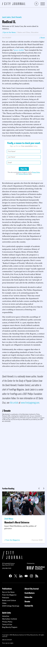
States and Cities (23, 32)
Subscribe (28, 597)
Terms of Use (7, 624)
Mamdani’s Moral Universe (16, 522)
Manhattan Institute (9, 619)
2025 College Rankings (10, 606)
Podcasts (5, 598)
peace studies (19, 50)
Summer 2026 (37, 540)
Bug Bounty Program (9, 627)
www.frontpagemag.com (30, 402)
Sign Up (24, 169)
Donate (7, 410)
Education (34, 32)
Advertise (5, 616)
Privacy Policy (36, 172)
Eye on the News (8, 592)
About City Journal (32, 588)
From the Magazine (13, 540)
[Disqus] (23, 454)
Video (4, 603)
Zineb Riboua (8, 518)
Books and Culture (9, 600)
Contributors (30, 593)
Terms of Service (23, 174)
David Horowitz (17, 17)
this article (14, 402)
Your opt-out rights (7, 643)
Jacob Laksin (6, 17)
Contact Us (29, 605)
